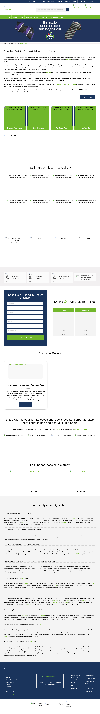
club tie (68, 619)
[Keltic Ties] (7, 9)
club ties (68, 59)
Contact (73, 691)
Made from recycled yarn (16, 277)
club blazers (79, 554)
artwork (11, 67)
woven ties (72, 550)
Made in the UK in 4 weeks (65, 277)
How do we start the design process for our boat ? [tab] (20, 641)
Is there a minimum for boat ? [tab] (16, 593)
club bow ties (70, 630)
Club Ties (10, 43)
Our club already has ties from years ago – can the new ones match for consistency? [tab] (27, 610)
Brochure (67, 1)
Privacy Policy (88, 686)
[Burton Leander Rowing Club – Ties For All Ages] (25, 371)
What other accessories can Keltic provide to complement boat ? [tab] (24, 624)
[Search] (67, 9)
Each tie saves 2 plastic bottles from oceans (87, 277)
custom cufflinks (60, 84)
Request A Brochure (90, 675)
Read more (24, 405)
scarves (84, 600)
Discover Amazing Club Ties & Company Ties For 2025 (76, 677)
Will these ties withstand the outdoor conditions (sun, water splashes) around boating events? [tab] (29, 561)
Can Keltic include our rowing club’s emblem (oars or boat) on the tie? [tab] (23, 530)
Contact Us (91, 1)
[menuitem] (60, 1)
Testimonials (82, 1)
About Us (59, 1)
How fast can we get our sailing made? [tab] (17, 578)
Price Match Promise (90, 678)
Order (80, 257)
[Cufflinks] (81, 479)
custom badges (72, 84)
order (55, 585)
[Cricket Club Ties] (34, 479)
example (63, 522)
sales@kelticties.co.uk (48, 1)
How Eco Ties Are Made (89, 682)
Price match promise (39, 277)
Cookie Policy (88, 691)
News (74, 1)
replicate (42, 615)
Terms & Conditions (90, 689)
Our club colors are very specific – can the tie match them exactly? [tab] (22, 544)
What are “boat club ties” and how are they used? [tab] (17, 513)
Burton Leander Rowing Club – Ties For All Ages (26, 385)
